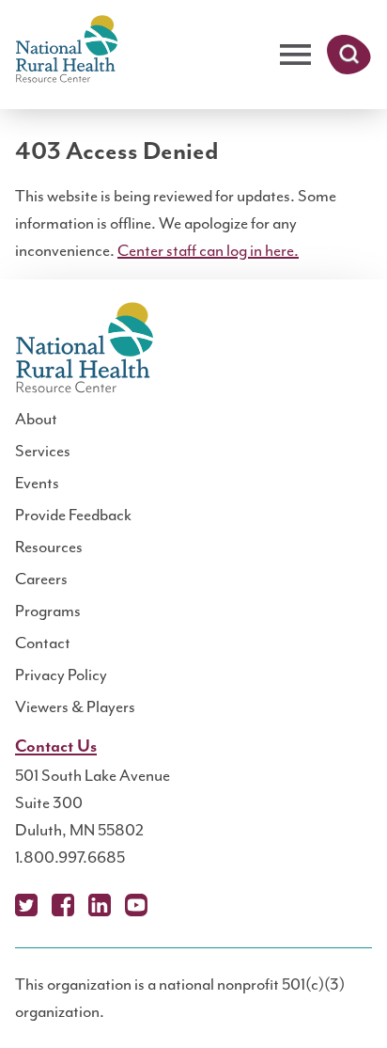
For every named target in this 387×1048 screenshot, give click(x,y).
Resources (49, 546)
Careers (41, 578)
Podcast (173, 905)
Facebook (63, 905)
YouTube (136, 905)
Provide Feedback (73, 514)
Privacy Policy (61, 674)
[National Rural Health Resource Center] (66, 50)
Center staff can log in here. (208, 250)
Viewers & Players (75, 706)
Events (37, 482)
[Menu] (295, 55)
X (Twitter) (26, 905)
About (36, 418)
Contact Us (56, 747)
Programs (48, 610)
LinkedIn (99, 905)
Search (349, 54)
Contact (42, 642)
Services (42, 450)
